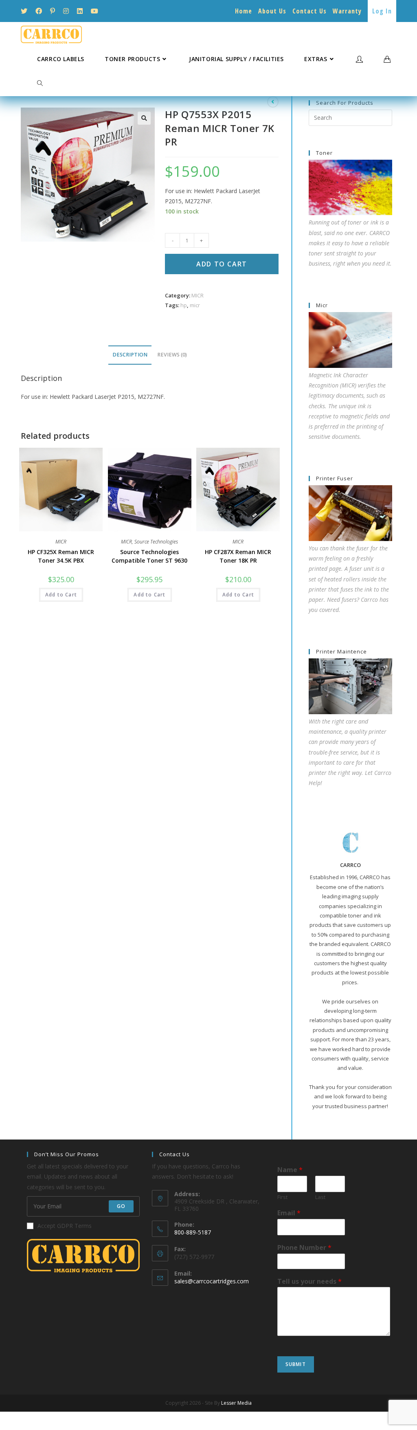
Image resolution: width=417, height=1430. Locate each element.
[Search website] (40, 83)
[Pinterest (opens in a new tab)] (52, 11)
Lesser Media (236, 1402)
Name (290, 1170)
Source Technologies (156, 541)
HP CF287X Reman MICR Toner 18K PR (238, 556)
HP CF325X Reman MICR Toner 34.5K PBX (61, 556)
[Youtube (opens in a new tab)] (94, 11)
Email (289, 1213)
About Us (272, 11)
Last (320, 1197)
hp (183, 305)
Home (243, 11)
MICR (197, 295)
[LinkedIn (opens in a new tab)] (80, 11)
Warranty (347, 11)
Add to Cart (221, 264)
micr (195, 305)
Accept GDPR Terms (64, 1226)
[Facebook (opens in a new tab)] (38, 11)
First (282, 1197)
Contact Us (309, 11)
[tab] (129, 355)
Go (121, 1206)
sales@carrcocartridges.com (211, 1281)
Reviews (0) (172, 354)
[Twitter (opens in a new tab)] (26, 11)
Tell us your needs (309, 1281)
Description (129, 354)
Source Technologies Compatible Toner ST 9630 (149, 556)
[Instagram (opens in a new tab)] (66, 11)
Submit (295, 1364)
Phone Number (304, 1247)
